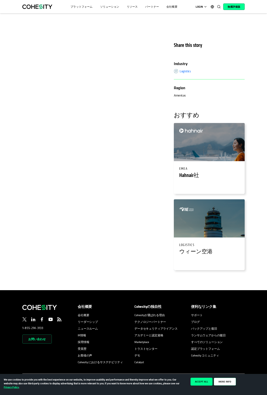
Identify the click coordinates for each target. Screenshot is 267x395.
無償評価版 (234, 7)
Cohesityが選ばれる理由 (149, 315)
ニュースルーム (88, 328)
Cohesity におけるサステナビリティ (100, 362)
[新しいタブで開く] (24, 320)
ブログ (195, 322)
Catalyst (139, 362)
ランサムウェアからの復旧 (208, 335)
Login (199, 7)
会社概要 (83, 315)
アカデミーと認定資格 (148, 335)
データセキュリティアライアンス (156, 328)
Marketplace (141, 342)
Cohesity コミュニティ (205, 355)
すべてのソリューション (207, 342)
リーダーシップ (88, 322)
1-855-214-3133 (32, 328)
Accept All (201, 381)
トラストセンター (145, 349)
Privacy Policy (11, 387)
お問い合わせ (37, 339)
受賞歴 (82, 349)
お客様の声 (85, 355)
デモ (137, 355)
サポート (197, 315)
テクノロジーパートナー (150, 322)
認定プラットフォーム (205, 349)
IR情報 (82, 335)
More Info (225, 381)
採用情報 (83, 342)
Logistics (185, 71)
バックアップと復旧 (204, 328)
